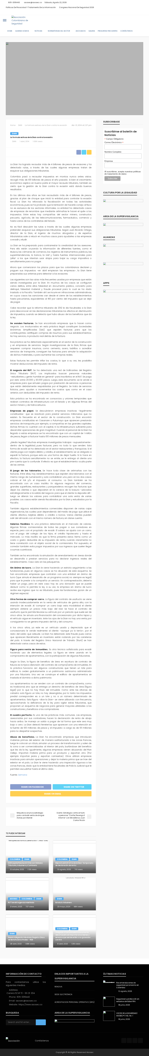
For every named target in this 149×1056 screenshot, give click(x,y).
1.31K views (75, 944)
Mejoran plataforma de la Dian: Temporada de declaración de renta (74, 864)
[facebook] (130, 12)
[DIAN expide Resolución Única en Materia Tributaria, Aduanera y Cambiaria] (27, 856)
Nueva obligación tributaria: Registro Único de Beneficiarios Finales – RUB (26, 938)
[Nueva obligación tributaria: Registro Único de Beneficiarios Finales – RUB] (27, 931)
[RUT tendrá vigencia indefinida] (27, 893)
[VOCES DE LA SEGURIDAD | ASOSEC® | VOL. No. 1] (109, 1016)
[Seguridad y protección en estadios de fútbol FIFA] (109, 1002)
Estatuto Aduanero (63, 902)
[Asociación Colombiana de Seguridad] (23, 20)
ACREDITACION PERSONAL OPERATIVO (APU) (74, 1002)
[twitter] (134, 12)
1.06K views (37, 141)
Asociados (81, 31)
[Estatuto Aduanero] (74, 893)
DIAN (14, 133)
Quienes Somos (22, 31)
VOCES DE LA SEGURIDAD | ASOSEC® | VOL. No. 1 (126, 1014)
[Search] (143, 20)
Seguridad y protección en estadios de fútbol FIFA (127, 1000)
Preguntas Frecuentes (107, 31)
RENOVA (58, 986)
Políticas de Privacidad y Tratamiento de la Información (31, 7)
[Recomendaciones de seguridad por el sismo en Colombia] (109, 981)
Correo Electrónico (113, 142)
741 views (78, 869)
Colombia (15, 859)
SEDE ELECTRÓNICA (63, 994)
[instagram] (137, 12)
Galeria (91, 31)
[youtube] (141, 12)
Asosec (13, 898)
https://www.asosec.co (30, 1004)
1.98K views (30, 944)
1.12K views (32, 869)
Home (9, 31)
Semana (22, 774)
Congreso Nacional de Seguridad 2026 (76, 7)
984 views (78, 906)
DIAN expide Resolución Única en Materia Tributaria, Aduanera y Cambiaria (25, 864)
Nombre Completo (112, 152)
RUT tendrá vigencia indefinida (21, 902)
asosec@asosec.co (26, 1000)
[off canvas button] (4, 20)
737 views (30, 906)
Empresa (108, 161)
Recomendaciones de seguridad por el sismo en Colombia (127, 985)
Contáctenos (126, 31)
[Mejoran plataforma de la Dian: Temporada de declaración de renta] (74, 856)
